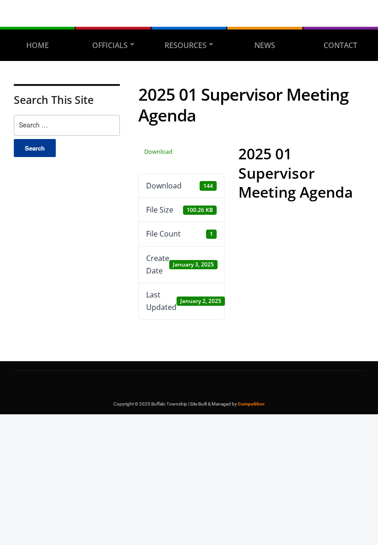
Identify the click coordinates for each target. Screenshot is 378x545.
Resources (186, 45)
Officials (110, 45)
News (264, 45)
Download (158, 151)
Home (37, 45)
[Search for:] (67, 125)
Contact (340, 45)
